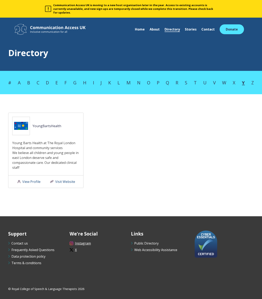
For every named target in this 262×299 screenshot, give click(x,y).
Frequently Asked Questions (32, 250)
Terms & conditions (26, 263)
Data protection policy (28, 256)
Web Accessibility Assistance (155, 250)
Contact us (19, 243)
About (155, 29)
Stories (190, 29)
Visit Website (65, 181)
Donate (232, 29)
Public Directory (146, 243)
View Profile (31, 181)
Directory (172, 29)
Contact (208, 29)
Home (140, 29)
